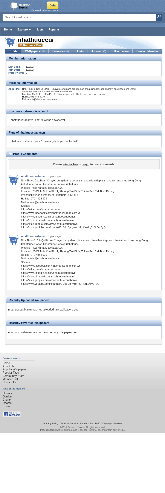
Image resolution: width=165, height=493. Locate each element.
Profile (13, 51)
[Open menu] (5, 6)
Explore (22, 29)
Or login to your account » (44, 10)
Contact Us (10, 382)
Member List (10, 379)
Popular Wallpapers (15, 369)
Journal (98, 51)
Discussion (121, 51)
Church (7, 399)
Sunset (7, 406)
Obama (7, 403)
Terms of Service (69, 423)
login (85, 164)
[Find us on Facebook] (12, 415)
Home (8, 29)
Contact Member (147, 51)
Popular (54, 29)
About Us (8, 366)
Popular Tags (11, 372)
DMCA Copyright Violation (108, 423)
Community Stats (13, 375)
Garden (7, 396)
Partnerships (86, 423)
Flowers (7, 393)
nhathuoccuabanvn (33, 176)
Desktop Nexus (75, 427)
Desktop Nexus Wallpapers (20, 6)
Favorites (60, 51)
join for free (70, 164)
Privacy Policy (50, 423)
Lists (40, 29)
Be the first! (71, 141)
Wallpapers (35, 51)
